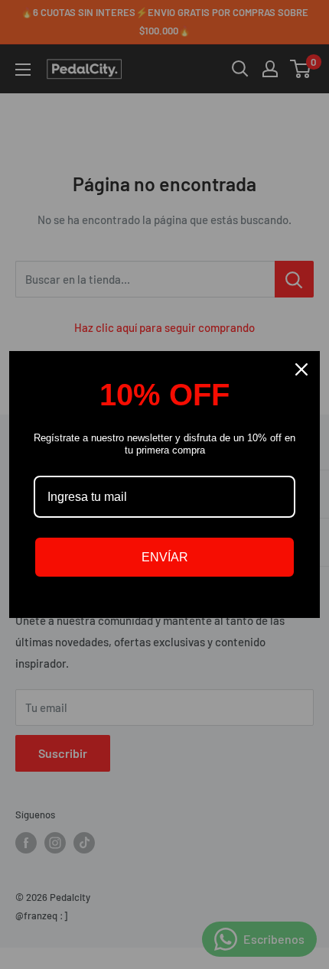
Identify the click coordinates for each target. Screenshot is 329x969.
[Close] (301, 369)
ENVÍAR (165, 557)
